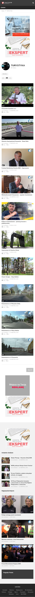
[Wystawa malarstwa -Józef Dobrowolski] (17, 529)
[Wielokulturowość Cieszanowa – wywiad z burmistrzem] (17, 184)
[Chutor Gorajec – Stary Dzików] (17, 266)
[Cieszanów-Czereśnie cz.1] (17, 95)
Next (29, 370)
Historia (11, 590)
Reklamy (11, 594)
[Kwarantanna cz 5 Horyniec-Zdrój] (17, 293)
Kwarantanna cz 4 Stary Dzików (10, 330)
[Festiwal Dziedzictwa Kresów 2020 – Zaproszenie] (17, 157)
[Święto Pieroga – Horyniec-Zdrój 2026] (6, 460)
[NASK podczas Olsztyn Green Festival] (6, 468)
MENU (3, 7)
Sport (16, 592)
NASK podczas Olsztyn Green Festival (21, 465)
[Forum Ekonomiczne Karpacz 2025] (17, 553)
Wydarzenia (19, 590)
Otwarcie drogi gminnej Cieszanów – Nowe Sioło (15, 141)
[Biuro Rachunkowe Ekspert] (17, 448)
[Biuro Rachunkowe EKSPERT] (17, 57)
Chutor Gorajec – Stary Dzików (10, 277)
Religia (10, 592)
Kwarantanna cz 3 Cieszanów (10, 357)
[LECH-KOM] (17, 36)
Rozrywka (30, 592)
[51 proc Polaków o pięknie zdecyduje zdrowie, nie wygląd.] (6, 476)
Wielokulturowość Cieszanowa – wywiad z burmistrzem (17, 195)
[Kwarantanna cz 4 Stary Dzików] (17, 320)
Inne (17, 594)
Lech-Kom (17, 586)
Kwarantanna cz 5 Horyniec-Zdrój (11, 303)
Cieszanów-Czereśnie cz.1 (9, 108)
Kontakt (5, 590)
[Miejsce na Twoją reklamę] (17, 395)
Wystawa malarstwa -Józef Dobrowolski (13, 539)
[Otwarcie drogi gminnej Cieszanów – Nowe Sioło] (17, 128)
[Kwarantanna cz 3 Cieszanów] (17, 347)
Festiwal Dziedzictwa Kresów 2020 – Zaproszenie (15, 168)
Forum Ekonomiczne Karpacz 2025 (11, 563)
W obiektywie (28, 590)
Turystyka (22, 592)
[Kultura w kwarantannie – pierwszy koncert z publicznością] (17, 211)
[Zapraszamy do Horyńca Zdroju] (17, 239)
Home (3, 10)
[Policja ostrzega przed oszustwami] (17, 504)
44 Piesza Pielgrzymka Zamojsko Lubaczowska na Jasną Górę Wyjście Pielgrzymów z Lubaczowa (21, 482)
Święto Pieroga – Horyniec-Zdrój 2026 (21, 457)
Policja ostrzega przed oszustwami (11, 515)
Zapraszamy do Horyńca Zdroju (10, 250)
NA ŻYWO (23, 594)
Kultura (4, 592)
